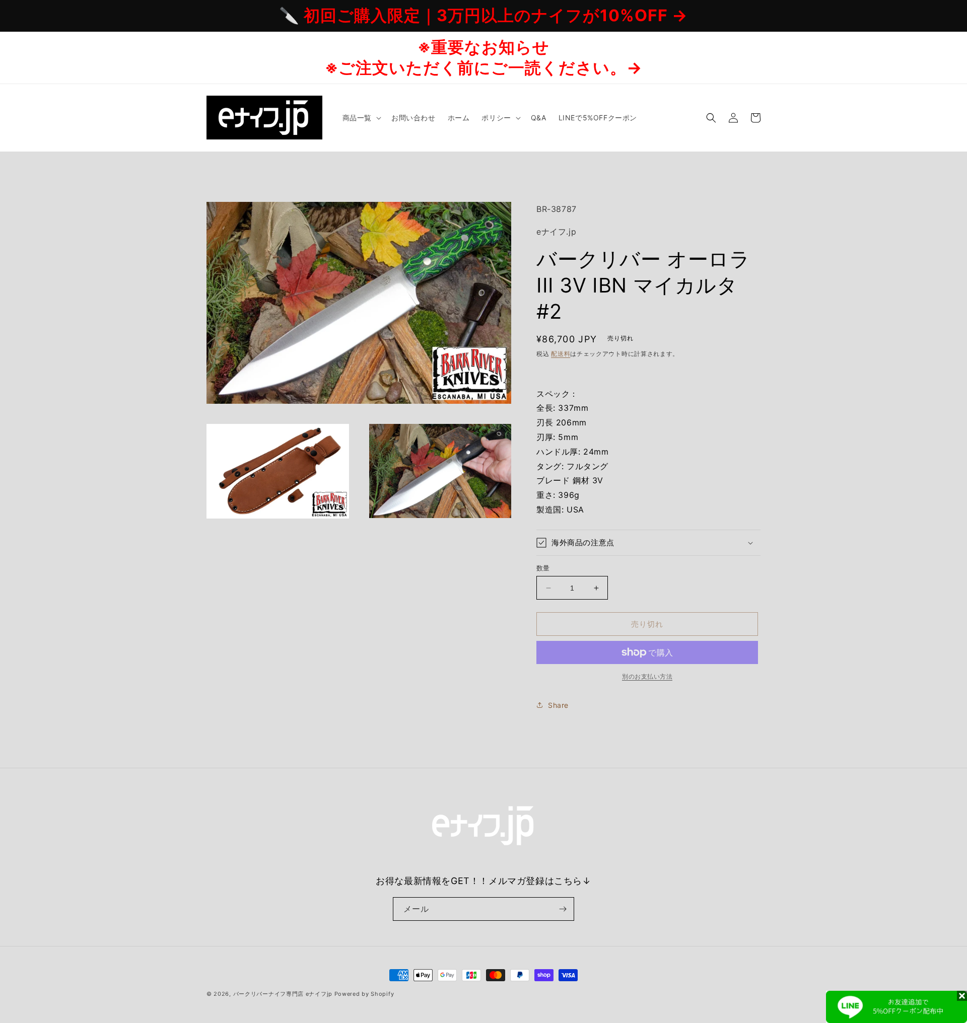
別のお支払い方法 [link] (647, 676)
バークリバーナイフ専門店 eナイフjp (282, 993)
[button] (360, 117)
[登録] (562, 909)
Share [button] (558, 705)
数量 (543, 568)
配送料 (560, 353)
